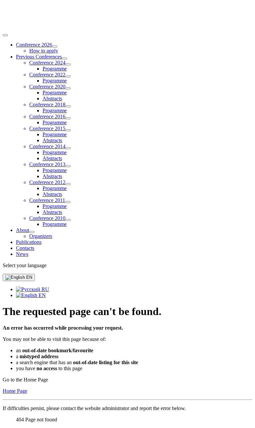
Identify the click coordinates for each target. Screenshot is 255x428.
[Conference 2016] (68, 118)
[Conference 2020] (68, 88)
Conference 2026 (34, 45)
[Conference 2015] (68, 130)
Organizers (40, 236)
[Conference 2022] (68, 76)
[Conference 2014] (68, 148)
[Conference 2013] (68, 166)
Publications (29, 242)
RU (44, 289)
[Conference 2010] (68, 220)
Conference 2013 (47, 164)
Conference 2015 (47, 128)
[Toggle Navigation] (5, 35)
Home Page (15, 391)
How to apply (43, 51)
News (22, 254)
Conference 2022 (47, 74)
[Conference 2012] (68, 184)
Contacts (25, 248)
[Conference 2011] (67, 202)
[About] (32, 232)
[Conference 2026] (54, 47)
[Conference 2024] (68, 64)
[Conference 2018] (68, 106)
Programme (54, 68)
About (22, 230)
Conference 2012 (47, 182)
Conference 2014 (47, 146)
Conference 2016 (47, 116)
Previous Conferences (39, 56)
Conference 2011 (47, 200)
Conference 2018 (47, 104)
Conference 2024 (47, 62)
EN (28, 277)
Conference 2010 (47, 218)
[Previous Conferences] (64, 58)
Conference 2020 (47, 86)
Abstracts (52, 98)
